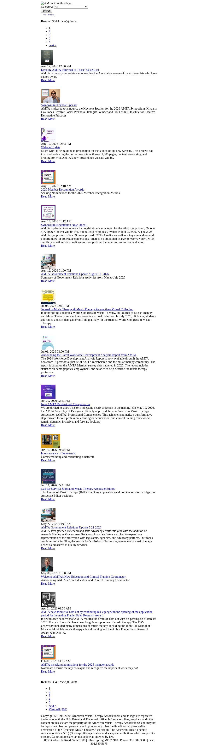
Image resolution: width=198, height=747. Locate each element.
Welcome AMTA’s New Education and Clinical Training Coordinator (83, 576)
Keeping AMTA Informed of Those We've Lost (70, 69)
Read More (48, 80)
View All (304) (58, 709)
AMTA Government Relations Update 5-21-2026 (71, 527)
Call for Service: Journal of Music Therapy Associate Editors (78, 488)
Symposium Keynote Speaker (59, 105)
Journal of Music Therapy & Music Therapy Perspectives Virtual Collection (87, 309)
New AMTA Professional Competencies (65, 404)
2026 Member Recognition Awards (62, 189)
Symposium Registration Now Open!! (64, 224)
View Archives (48, 15)
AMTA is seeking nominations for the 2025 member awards (77, 664)
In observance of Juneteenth (58, 453)
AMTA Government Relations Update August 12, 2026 (75, 274)
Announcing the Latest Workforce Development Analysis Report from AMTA (88, 355)
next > (52, 45)
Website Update (50, 147)
